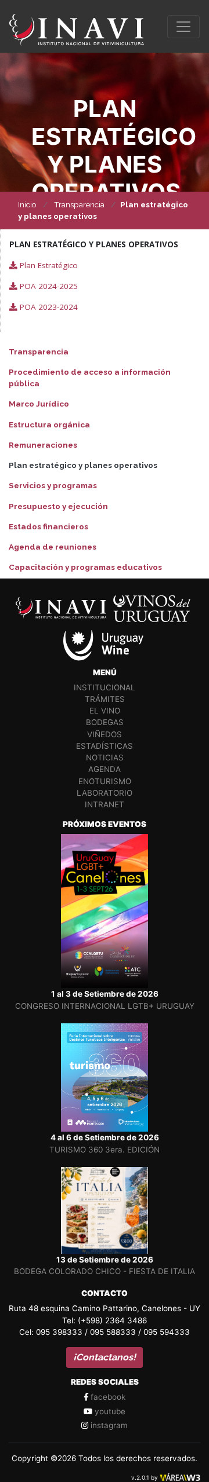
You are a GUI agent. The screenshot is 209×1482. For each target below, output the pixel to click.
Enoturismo (104, 781)
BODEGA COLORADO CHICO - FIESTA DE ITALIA (104, 1271)
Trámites (105, 699)
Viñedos (104, 734)
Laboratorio (104, 792)
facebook (106, 1397)
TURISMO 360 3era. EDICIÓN (104, 1149)
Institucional (104, 687)
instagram (108, 1425)
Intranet (104, 804)
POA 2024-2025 (47, 286)
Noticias (105, 757)
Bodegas (105, 722)
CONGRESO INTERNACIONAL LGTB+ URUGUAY (104, 1006)
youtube (108, 1411)
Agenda (104, 769)
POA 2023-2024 (47, 307)
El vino (104, 710)
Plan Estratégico (47, 265)
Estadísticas (104, 746)
